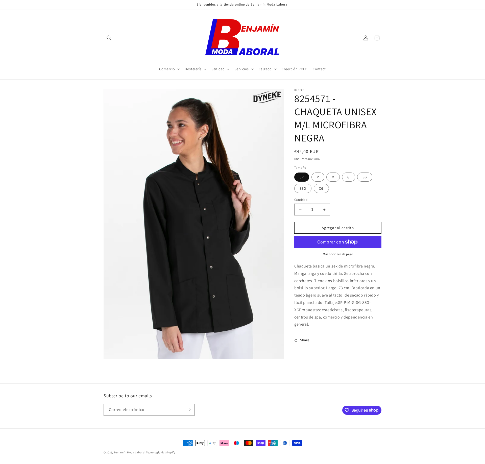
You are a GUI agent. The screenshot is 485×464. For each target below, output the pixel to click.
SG (364, 177)
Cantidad (300, 200)
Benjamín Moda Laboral (130, 452)
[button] (109, 37)
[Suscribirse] (188, 410)
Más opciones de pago (338, 254)
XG (321, 188)
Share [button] (304, 340)
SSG (303, 188)
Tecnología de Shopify (160, 452)
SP (302, 177)
